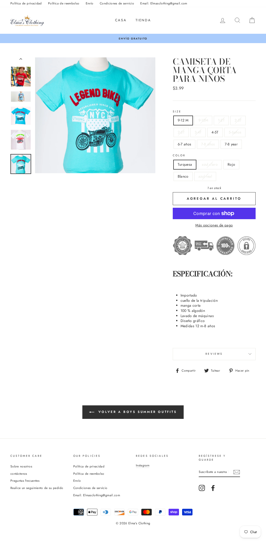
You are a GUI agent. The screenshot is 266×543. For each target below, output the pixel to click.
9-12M (203, 120)
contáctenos (18, 473)
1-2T (221, 120)
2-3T (238, 120)
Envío (90, 3)
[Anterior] (20, 60)
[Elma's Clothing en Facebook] (213, 488)
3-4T (198, 132)
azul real (205, 176)
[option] (133, 38)
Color (179, 155)
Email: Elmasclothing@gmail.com (163, 3)
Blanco (183, 176)
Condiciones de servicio (117, 3)
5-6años (235, 132)
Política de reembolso (63, 3)
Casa (121, 20)
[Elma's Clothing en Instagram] (202, 488)
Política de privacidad (26, 3)
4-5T (214, 132)
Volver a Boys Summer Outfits (136, 412)
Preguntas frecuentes (24, 480)
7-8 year (231, 144)
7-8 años (208, 144)
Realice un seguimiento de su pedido (36, 488)
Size (177, 111)
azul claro (210, 164)
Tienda (143, 20)
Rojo (231, 164)
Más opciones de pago (214, 225)
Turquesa (185, 164)
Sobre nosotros (21, 466)
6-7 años (184, 144)
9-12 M (183, 120)
